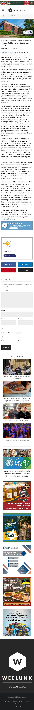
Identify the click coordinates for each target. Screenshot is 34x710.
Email (3, 319)
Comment (4, 291)
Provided (4, 48)
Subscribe (7, 701)
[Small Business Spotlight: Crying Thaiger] (17, 411)
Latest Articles (17, 356)
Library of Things (13, 184)
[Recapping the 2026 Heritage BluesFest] (17, 431)
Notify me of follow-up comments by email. (12, 333)
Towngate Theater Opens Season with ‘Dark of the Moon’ (17, 377)
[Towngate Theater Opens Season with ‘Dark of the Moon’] (17, 367)
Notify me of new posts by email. (10, 341)
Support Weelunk (17, 701)
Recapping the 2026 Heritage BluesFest (17, 440)
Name (3, 310)
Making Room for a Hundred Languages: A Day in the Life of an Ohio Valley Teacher (17, 399)
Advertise (27, 701)
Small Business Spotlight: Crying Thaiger (17, 420)
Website (20, 319)
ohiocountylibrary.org (7, 219)
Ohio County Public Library (12, 53)
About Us (17, 703)
